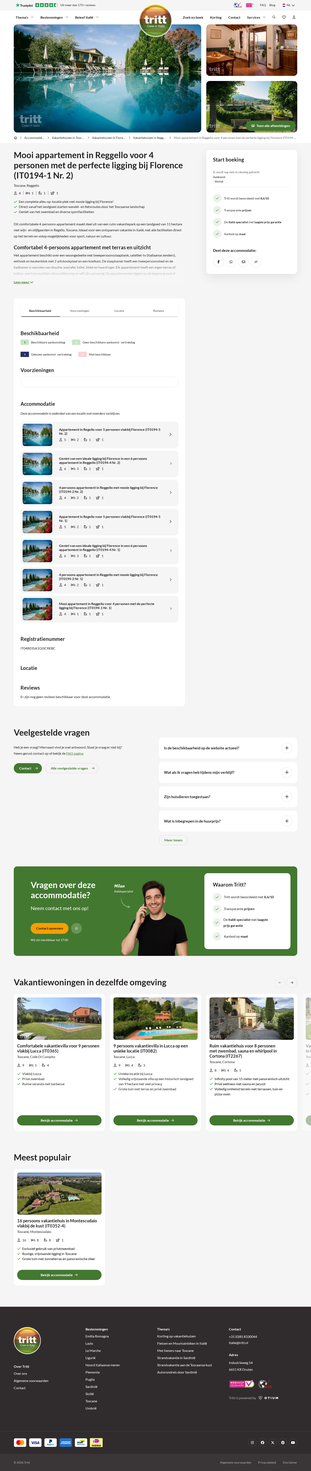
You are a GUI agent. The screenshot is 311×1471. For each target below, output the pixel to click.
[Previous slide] (279, 982)
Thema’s (22, 17)
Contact (234, 17)
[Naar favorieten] (284, 17)
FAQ (263, 5)
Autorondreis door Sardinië (177, 1372)
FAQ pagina (74, 753)
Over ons (20, 1373)
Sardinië (91, 1387)
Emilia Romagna (97, 1336)
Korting (216, 17)
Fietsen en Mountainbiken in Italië (182, 1343)
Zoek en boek (193, 17)
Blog (272, 5)
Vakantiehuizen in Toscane (68, 137)
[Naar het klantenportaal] (294, 17)
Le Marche (93, 1350)
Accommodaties (34, 137)
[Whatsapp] (76, 928)
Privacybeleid (267, 1462)
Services (253, 17)
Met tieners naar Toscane (175, 1350)
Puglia (90, 1379)
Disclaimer (290, 1462)
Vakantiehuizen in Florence (109, 137)
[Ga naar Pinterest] (283, 1442)
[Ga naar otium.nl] (268, 1398)
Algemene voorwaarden (31, 1381)
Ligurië (90, 1358)
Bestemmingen (51, 17)
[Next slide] (291, 982)
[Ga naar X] (272, 1442)
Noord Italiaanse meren (102, 1365)
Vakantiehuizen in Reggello (150, 137)
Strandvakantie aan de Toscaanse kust (184, 1365)
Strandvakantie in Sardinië (176, 1358)
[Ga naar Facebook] (262, 1442)
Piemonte (92, 1372)
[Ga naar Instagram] (252, 1442)
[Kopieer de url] (255, 261)
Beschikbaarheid (40, 310)
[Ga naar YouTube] (293, 1442)
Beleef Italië (84, 17)
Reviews (158, 310)
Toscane (91, 1401)
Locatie (119, 310)
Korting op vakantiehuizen (176, 1336)
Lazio (89, 1343)
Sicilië (89, 1394)
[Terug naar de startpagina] (155, 20)
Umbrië (90, 1408)
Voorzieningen (79, 310)
